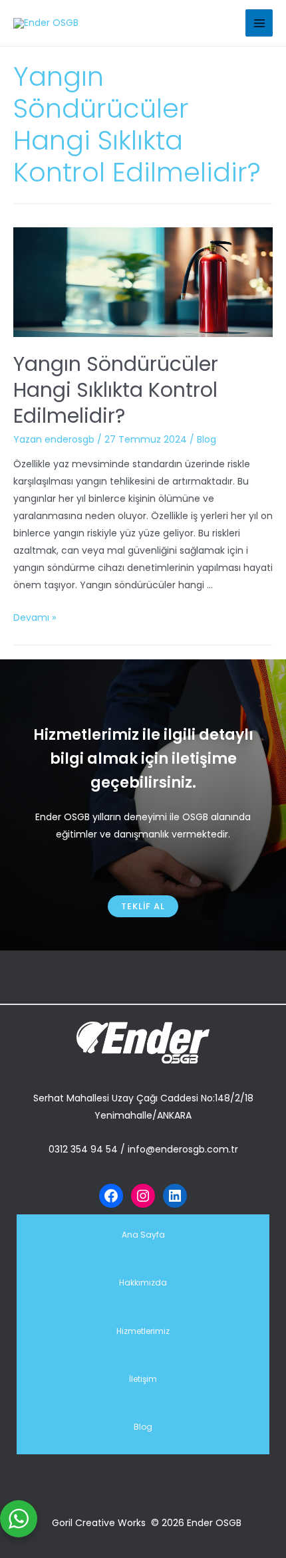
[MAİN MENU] (259, 23)
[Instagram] (143, 1196)
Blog (206, 439)
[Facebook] (111, 1196)
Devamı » (34, 617)
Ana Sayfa (143, 1234)
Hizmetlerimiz (143, 1331)
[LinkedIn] (175, 1196)
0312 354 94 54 (83, 1149)
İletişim (143, 1379)
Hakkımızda (143, 1282)
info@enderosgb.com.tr (183, 1149)
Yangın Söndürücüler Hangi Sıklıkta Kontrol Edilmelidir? (115, 390)
